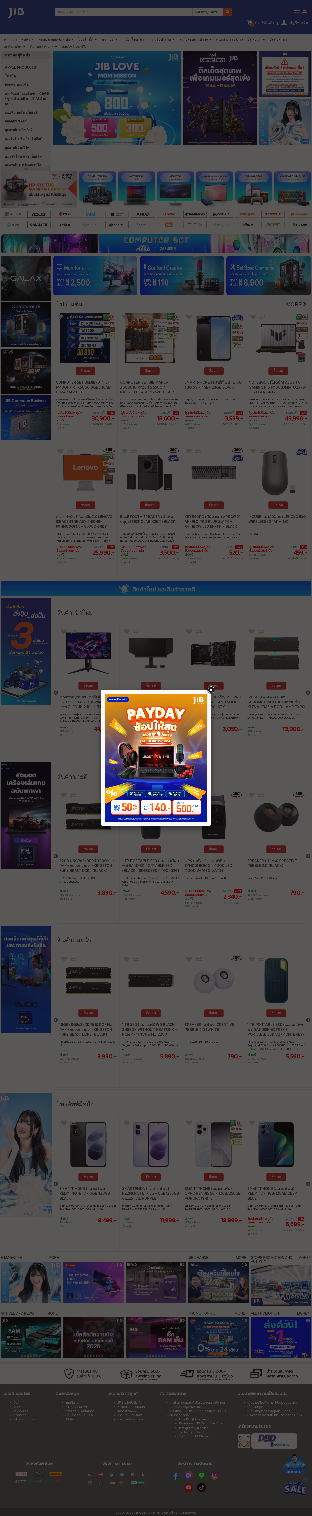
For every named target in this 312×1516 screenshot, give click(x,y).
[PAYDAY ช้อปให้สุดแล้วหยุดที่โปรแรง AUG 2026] (156, 758)
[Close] (210, 690)
